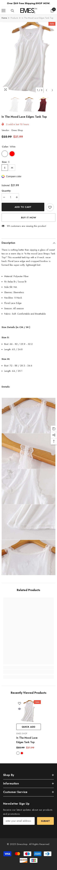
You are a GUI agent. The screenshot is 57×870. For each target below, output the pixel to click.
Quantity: (6, 190)
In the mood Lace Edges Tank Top (26, 740)
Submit (45, 821)
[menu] (3, 10)
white (17, 753)
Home (4, 17)
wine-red (21, 753)
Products (14, 17)
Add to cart (23, 207)
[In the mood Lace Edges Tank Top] (28, 711)
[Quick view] (19, 708)
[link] (28, 671)
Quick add (28, 727)
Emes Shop (17, 130)
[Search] (12, 11)
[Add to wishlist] (50, 207)
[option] (28, 57)
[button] (46, 90)
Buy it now (28, 217)
